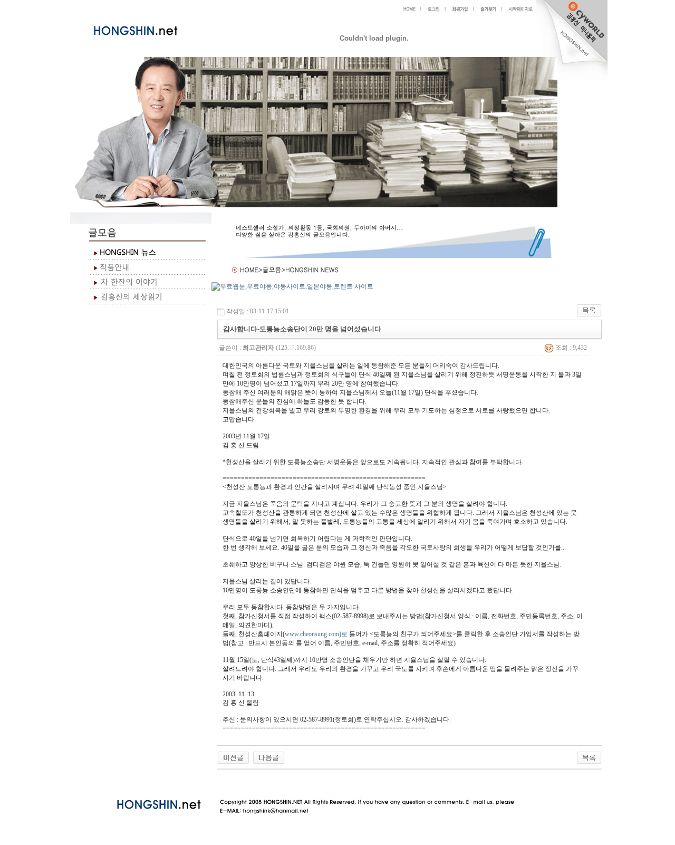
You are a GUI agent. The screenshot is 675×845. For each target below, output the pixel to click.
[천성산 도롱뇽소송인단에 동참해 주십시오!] (269, 757)
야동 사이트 (228, 781)
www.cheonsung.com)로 (316, 634)
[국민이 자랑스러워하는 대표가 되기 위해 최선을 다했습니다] (233, 757)
